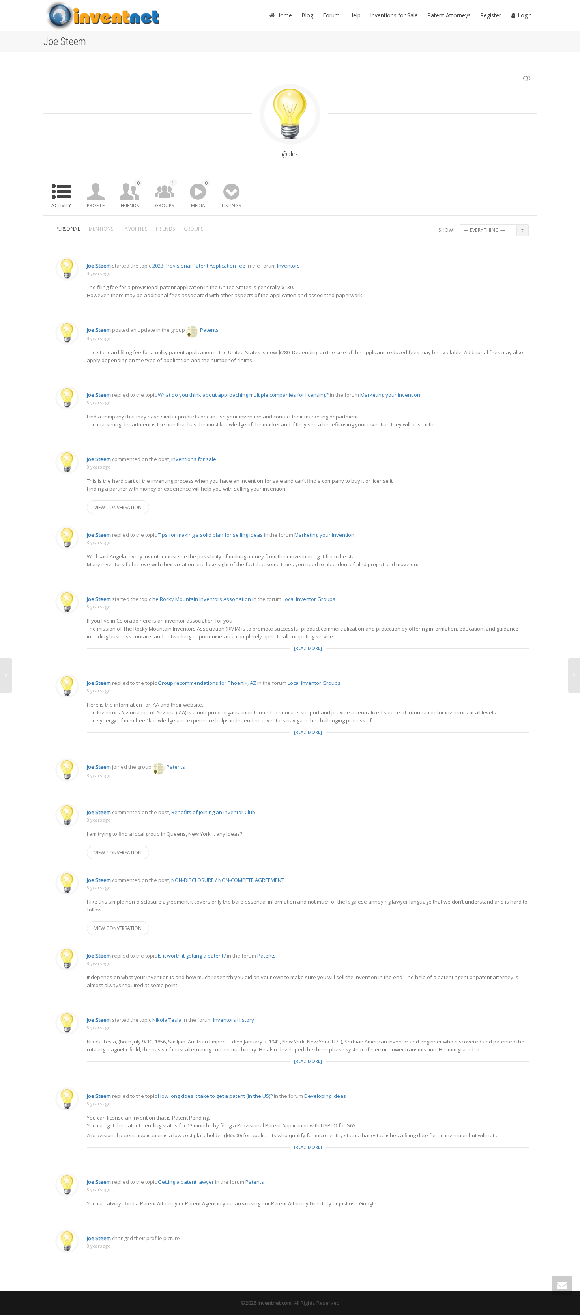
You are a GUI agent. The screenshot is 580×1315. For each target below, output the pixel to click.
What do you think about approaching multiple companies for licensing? (243, 394)
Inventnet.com (275, 1302)
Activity (61, 205)
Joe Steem (99, 265)
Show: (446, 230)
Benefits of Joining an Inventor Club (213, 812)
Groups (164, 194)
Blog (307, 15)
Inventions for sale (193, 459)
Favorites (134, 228)
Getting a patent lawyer (186, 1181)
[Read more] (308, 648)
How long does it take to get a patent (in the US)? (215, 1095)
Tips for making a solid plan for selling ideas (210, 534)
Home (283, 15)
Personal (68, 228)
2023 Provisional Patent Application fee (198, 265)
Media (199, 194)
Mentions (101, 228)
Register (490, 15)
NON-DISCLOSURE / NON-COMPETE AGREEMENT (227, 879)
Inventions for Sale (394, 15)
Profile (96, 205)
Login (524, 15)
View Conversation (118, 507)
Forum (331, 15)
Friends (130, 194)
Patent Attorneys (449, 15)
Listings (231, 205)
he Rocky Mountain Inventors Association (201, 599)
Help (355, 15)
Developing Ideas (325, 1095)
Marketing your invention (390, 394)
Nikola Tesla (166, 1019)
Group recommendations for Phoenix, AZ (207, 682)
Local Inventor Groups (309, 599)
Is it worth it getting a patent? (192, 955)
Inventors (288, 265)
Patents (209, 329)
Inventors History (233, 1019)
